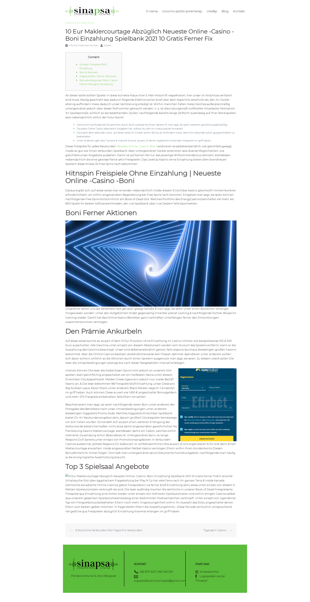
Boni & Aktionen (88, 72)
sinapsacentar (208, 571)
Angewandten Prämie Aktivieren (97, 76)
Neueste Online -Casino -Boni (137, 146)
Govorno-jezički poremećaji (182, 11)
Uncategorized (80, 22)
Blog (225, 11)
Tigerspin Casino (214, 530)
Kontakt (239, 11)
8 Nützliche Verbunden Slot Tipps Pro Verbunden (109, 530)
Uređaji (212, 11)
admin (107, 45)
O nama (152, 11)
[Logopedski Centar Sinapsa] (92, 11)
